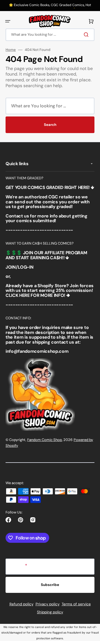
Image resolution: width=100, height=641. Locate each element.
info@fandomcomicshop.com (37, 351)
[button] (8, 21)
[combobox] (50, 34)
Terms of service (76, 604)
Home (11, 50)
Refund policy (21, 604)
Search (50, 124)
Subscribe (50, 584)
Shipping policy (50, 612)
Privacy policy (47, 604)
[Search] (87, 34)
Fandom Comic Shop (44, 439)
